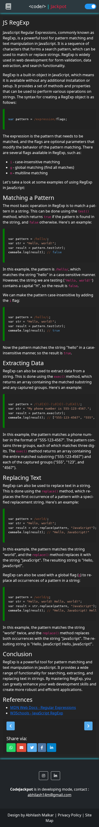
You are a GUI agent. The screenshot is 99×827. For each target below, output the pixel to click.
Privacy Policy (69, 815)
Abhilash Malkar (40, 815)
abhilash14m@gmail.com (49, 794)
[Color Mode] (90, 6)
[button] (10, 726)
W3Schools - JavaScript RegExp (36, 713)
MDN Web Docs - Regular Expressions (43, 707)
